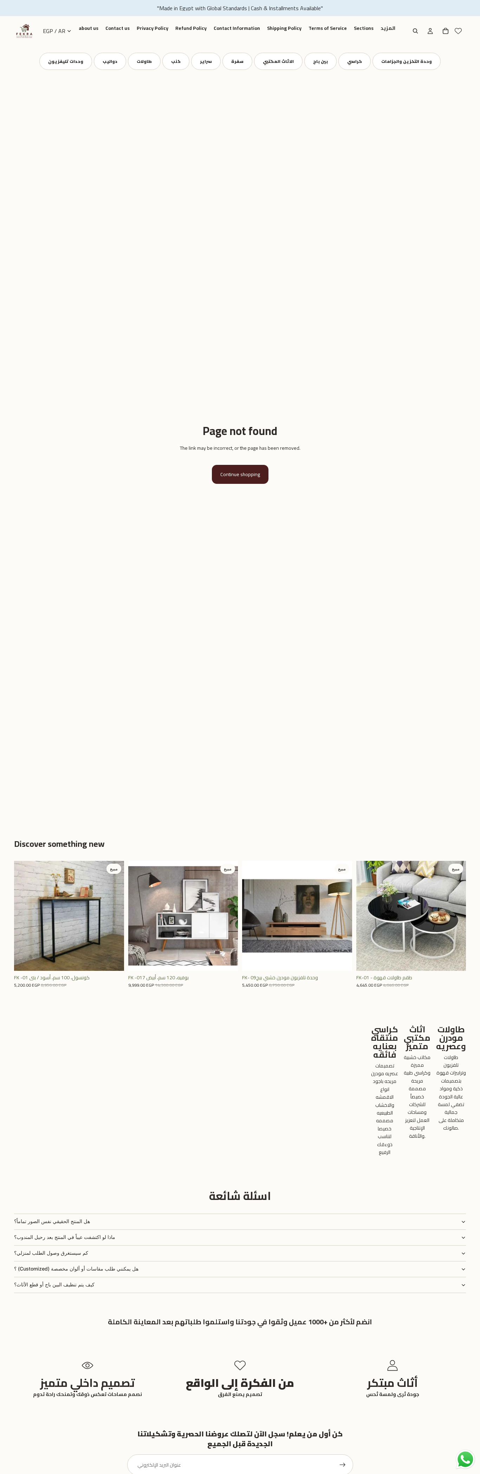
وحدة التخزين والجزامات (406, 61)
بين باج (320, 61)
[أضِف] (113, 960)
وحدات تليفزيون (65, 61)
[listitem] (388, 28)
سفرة (237, 61)
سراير (206, 61)
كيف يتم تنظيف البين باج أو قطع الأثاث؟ (54, 1284)
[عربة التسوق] (445, 31)
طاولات (144, 61)
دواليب (110, 61)
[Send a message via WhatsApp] (465, 1459)
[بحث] (415, 31)
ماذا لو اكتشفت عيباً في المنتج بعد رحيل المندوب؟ (64, 1237)
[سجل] (342, 1464)
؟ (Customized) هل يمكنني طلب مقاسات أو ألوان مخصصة (76, 1269)
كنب (176, 61)
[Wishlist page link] (458, 30)
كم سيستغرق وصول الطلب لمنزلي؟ (51, 1253)
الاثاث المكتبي (278, 61)
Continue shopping (240, 474)
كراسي (354, 61)
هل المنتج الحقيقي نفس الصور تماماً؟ (52, 1221)
